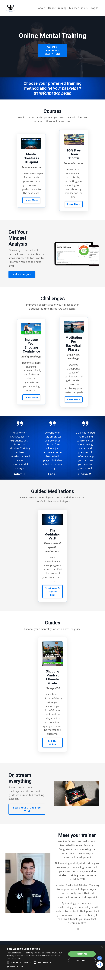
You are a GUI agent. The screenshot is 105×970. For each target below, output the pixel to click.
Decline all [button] (82, 960)
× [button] (102, 947)
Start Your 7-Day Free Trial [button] (52, 591)
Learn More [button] (31, 200)
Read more (16, 958)
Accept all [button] (82, 954)
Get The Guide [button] (52, 743)
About (41, 8)
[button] (36, 966)
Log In (94, 8)
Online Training (57, 8)
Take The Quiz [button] (22, 274)
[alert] (52, 957)
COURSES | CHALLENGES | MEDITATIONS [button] (52, 50)
